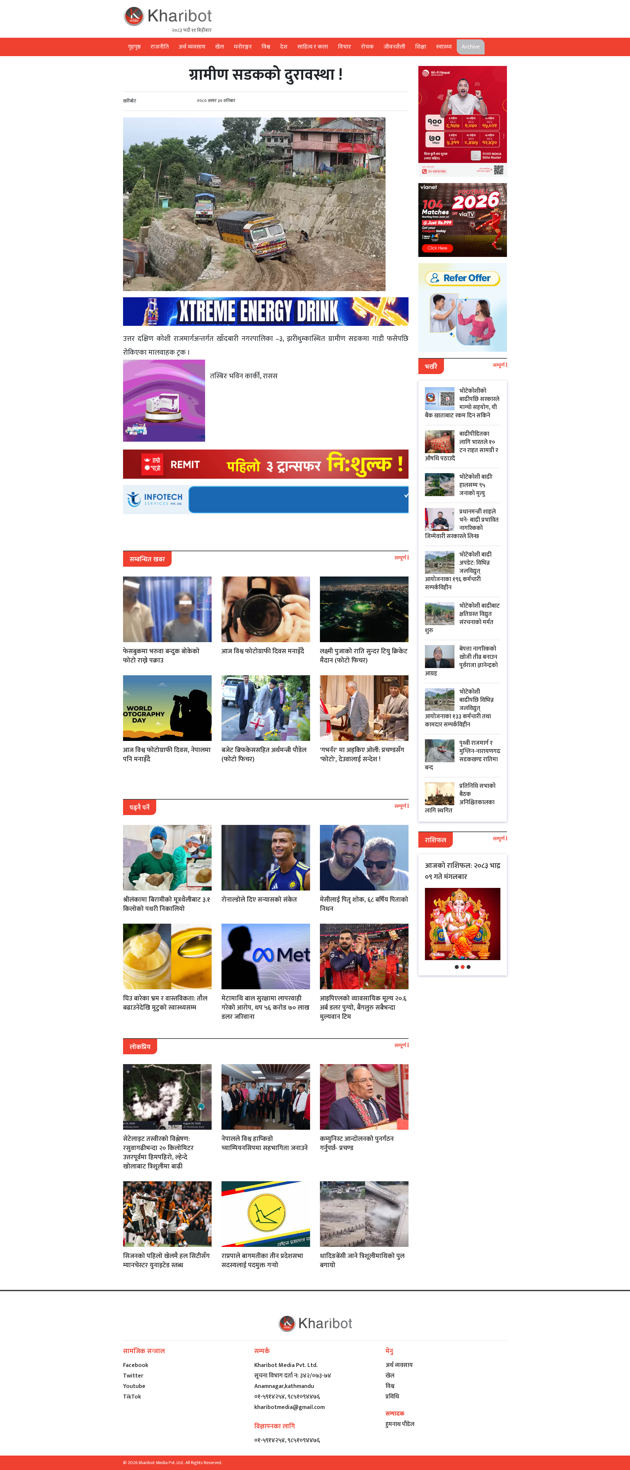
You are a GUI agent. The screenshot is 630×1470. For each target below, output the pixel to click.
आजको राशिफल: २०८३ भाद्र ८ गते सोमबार (462, 871)
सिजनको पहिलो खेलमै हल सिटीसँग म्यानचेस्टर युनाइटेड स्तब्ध (166, 1260)
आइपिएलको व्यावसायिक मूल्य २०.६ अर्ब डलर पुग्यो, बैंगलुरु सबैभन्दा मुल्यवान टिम (363, 1007)
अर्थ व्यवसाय (191, 47)
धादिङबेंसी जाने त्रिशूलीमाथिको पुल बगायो (362, 1260)
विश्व (266, 47)
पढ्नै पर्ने (140, 807)
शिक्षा (420, 47)
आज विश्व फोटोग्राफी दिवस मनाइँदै (262, 651)
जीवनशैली (394, 47)
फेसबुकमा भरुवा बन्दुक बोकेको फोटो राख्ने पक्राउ (161, 656)
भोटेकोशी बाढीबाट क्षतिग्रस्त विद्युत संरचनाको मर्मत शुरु (462, 618)
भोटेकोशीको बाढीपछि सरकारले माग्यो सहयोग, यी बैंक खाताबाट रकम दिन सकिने (462, 403)
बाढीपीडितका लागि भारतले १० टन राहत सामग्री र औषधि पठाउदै (461, 446)
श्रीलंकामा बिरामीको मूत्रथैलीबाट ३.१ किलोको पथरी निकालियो (166, 904)
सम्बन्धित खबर (147, 559)
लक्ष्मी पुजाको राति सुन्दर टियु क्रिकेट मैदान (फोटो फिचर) (364, 656)
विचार (344, 47)
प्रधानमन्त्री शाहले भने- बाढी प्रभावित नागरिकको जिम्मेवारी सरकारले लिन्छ (462, 524)
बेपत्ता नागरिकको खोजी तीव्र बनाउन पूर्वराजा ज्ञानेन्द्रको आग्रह (461, 661)
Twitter (133, 1376)
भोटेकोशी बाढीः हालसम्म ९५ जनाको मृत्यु (476, 485)
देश (283, 47)
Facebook (135, 1365)
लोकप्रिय (140, 1047)
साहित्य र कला (312, 47)
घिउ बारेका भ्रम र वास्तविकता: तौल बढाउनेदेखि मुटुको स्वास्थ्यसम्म (165, 1003)
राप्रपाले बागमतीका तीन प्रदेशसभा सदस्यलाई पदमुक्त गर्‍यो (262, 1260)
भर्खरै (431, 366)
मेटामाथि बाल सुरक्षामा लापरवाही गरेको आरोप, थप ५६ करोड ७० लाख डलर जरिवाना (265, 1007)
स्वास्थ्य (444, 47)
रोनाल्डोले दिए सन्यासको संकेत (259, 899)
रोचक (367, 47)
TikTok (132, 1397)
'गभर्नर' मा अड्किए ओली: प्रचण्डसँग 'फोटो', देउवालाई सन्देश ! (362, 755)
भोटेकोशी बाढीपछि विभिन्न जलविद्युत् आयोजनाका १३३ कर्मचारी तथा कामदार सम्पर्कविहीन (459, 708)
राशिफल (435, 840)
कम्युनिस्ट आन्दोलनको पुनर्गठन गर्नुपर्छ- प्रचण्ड (357, 1143)
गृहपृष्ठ (134, 47)
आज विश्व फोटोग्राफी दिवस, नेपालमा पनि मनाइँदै (167, 755)
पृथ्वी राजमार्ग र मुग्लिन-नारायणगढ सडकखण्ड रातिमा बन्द (462, 755)
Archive (471, 47)
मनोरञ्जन (243, 47)
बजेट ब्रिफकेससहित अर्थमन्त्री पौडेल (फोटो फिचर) (263, 755)
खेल (219, 47)
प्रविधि (392, 1397)
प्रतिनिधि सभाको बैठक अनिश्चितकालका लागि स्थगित (460, 798)
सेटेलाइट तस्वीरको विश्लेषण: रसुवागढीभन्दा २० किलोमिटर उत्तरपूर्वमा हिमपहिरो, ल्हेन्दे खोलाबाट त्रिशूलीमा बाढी (158, 1152)
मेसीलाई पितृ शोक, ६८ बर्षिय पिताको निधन (364, 904)
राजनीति (160, 47)
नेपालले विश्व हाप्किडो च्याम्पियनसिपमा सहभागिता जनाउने (264, 1143)
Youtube (134, 1386)
